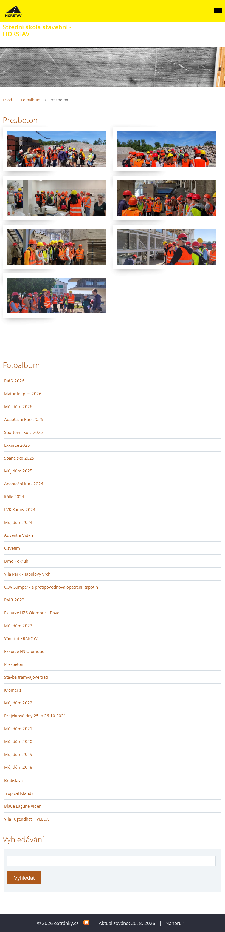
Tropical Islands (18, 793)
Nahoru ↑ (175, 923)
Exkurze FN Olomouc (24, 651)
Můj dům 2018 (18, 767)
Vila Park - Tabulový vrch (27, 574)
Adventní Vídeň (18, 535)
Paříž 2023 (14, 600)
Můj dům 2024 (18, 522)
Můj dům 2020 (18, 741)
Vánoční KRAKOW (21, 638)
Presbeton (13, 664)
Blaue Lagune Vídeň (22, 806)
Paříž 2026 (14, 380)
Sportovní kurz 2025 (23, 432)
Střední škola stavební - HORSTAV (37, 30)
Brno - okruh (16, 561)
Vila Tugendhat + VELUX (26, 819)
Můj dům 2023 (18, 625)
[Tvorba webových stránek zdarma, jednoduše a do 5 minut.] (86, 922)
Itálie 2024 (14, 496)
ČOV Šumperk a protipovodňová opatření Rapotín (51, 587)
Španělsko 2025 (19, 458)
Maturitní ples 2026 (22, 393)
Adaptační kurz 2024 (23, 483)
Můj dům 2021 (18, 728)
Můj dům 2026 (18, 406)
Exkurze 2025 (17, 445)
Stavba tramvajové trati (26, 677)
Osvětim (12, 548)
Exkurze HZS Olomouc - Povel (32, 612)
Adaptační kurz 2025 (23, 419)
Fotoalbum (31, 99)
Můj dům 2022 (18, 703)
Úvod (7, 99)
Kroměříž (12, 690)
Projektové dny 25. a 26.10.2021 (35, 715)
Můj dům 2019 (18, 754)
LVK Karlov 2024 (19, 509)
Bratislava (13, 780)
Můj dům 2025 (18, 471)
